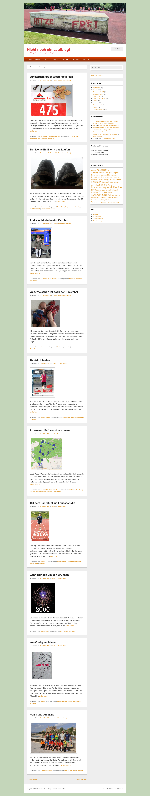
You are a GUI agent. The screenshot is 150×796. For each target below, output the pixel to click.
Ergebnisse (54, 59)
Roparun (94, 192)
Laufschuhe (60, 207)
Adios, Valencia (97, 136)
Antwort (33, 419)
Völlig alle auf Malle (42, 714)
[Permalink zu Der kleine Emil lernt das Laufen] (57, 191)
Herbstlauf (72, 490)
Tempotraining (104, 197)
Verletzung (95, 202)
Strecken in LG (53, 490)
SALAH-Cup (75, 136)
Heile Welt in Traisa (109, 138)
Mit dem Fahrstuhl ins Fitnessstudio (52, 503)
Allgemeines (44, 631)
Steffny (97, 197)
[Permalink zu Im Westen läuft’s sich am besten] (46, 471)
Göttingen (106, 180)
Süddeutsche (77, 701)
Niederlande (114, 190)
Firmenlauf (94, 179)
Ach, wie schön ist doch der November (54, 292)
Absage (93, 170)
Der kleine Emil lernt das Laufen (50, 149)
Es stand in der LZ (46, 279)
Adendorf (101, 169)
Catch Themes (118, 789)
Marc (94, 125)
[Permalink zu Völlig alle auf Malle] (53, 754)
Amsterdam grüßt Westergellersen (51, 76)
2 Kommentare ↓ (62, 718)
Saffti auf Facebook (97, 76)
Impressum (75, 59)
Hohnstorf (105, 182)
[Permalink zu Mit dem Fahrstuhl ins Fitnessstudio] (40, 543)
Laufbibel (65, 417)
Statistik (65, 631)
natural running (75, 207)
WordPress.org (97, 221)
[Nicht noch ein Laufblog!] (75, 43)
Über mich (65, 59)
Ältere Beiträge (32, 779)
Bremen (98, 175)
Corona (104, 174)
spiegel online (34, 563)
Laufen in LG (44, 136)
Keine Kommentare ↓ (64, 80)
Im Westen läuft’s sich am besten (50, 430)
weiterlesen (35, 131)
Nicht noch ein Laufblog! (48, 49)
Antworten (79, 770)
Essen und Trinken (98, 94)
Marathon (54, 279)
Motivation (60, 347)
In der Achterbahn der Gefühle (49, 220)
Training (43, 207)
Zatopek (37, 209)
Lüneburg (101, 184)
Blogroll (37, 59)
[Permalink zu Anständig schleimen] (42, 682)
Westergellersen (35, 138)
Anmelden (96, 214)
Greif (61, 631)
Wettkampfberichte (54, 136)
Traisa (111, 200)
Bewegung (70, 561)
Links (45, 59)
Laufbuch (60, 701)
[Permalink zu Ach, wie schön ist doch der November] (45, 328)
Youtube (32, 209)
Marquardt (68, 207)
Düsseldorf (114, 175)
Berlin (93, 175)
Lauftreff (93, 185)
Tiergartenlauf (95, 200)
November (67, 347)
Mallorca (66, 770)
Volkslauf (32, 491)
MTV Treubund (96, 190)
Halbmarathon (115, 179)
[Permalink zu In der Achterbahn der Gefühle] (41, 260)
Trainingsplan (104, 200)
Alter (107, 170)
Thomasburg (114, 197)
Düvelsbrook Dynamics (99, 177)
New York (72, 279)
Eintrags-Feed (97, 216)
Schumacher (77, 561)
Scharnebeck (114, 194)
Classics (43, 770)
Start (30, 59)
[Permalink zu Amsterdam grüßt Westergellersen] (51, 118)
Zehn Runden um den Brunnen (49, 575)
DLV (108, 175)
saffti (55, 80)
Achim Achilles (61, 561)
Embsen (110, 177)
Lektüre (43, 417)
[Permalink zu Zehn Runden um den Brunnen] (43, 615)
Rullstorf (110, 192)
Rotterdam (103, 192)
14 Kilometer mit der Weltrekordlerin (108, 125)
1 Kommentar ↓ (62, 363)
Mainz (110, 185)
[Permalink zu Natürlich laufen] (42, 398)
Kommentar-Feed (98, 219)
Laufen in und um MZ (99, 98)
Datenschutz (87, 59)
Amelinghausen (98, 172)
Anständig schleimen (43, 642)
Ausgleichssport (112, 172)
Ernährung (116, 177)
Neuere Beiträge (81, 779)
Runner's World (67, 701)
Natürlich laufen (40, 360)
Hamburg (96, 181)
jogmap (111, 182)
